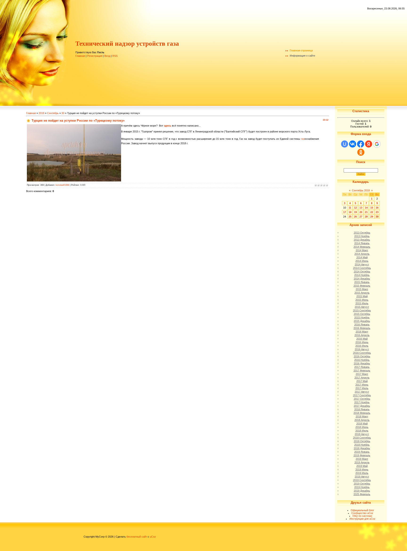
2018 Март (362, 416)
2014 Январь (362, 243)
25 (350, 216)
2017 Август (362, 391)
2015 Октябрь (362, 314)
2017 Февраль (362, 370)
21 (366, 212)
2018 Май (362, 423)
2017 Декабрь (362, 405)
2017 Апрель (362, 377)
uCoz (153, 536)
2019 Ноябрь (362, 487)
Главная (80, 55)
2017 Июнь (361, 384)
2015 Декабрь (362, 321)
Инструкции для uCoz (362, 518)
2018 (41, 113)
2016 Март (362, 331)
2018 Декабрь (362, 448)
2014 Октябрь (362, 271)
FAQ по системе (362, 515)
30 (62, 113)
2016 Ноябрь (362, 359)
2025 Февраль (362, 494)
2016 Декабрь (362, 363)
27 (360, 216)
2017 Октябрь (362, 398)
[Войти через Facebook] (360, 144)
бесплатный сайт (136, 536)
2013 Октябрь (362, 232)
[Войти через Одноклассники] (360, 152)
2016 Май (362, 338)
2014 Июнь (361, 260)
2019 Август (362, 476)
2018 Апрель (362, 420)
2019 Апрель (362, 462)
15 (371, 207)
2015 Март (362, 289)
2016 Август (362, 349)
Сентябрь (53, 113)
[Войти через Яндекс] (368, 144)
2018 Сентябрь (362, 437)
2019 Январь (362, 451)
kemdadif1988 (62, 185)
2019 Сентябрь (362, 480)
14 (366, 207)
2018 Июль (361, 430)
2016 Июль (361, 345)
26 (355, 216)
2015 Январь (362, 282)
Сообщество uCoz (362, 513)
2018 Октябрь (362, 441)
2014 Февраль (362, 246)
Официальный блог (362, 510)
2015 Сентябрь (362, 310)
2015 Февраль (362, 285)
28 (366, 216)
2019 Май (362, 466)
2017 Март (362, 374)
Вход (107, 55)
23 (377, 212)
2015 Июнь (361, 299)
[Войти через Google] (377, 144)
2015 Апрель (362, 292)
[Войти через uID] (344, 144)
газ (303, 138)
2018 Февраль (362, 412)
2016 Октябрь (362, 356)
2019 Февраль (362, 455)
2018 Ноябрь (362, 444)
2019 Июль (361, 473)
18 (350, 212)
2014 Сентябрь (362, 268)
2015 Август (362, 306)
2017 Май (362, 381)
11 (350, 207)
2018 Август (362, 434)
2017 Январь (362, 367)
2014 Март (362, 250)
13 (360, 207)
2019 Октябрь (362, 483)
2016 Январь (362, 324)
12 (355, 207)
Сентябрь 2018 (361, 190)
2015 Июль (361, 303)
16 (377, 207)
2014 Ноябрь (362, 275)
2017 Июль (361, 388)
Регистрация (94, 55)
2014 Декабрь (362, 278)
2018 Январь (362, 409)
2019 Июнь (361, 469)
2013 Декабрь (362, 239)
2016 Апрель (362, 335)
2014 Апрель (362, 253)
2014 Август (362, 264)
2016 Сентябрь (362, 352)
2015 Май (362, 296)
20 (360, 212)
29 (371, 216)
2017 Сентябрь (362, 395)
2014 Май (362, 257)
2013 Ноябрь (362, 236)
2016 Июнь (361, 342)
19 (355, 212)
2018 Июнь (361, 427)
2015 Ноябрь (362, 317)
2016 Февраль (362, 328)
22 (371, 212)
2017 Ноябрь (362, 402)
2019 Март (362, 458)
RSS (115, 55)
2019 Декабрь (362, 490)
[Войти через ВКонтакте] (352, 144)
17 (344, 212)
